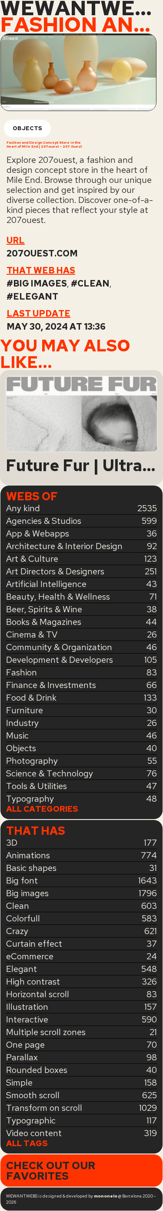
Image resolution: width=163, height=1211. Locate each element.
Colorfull (23, 918)
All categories (42, 809)
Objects (27, 128)
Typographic (31, 1120)
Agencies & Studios (43, 520)
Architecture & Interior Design (64, 546)
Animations (28, 855)
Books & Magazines (43, 621)
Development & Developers (59, 659)
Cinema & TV (31, 634)
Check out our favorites (50, 1170)
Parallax (22, 1057)
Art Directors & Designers (55, 571)
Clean (93, 283)
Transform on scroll (44, 1107)
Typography (30, 798)
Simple (19, 1082)
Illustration (27, 1006)
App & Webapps (37, 533)
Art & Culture (32, 558)
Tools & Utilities (36, 786)
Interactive (27, 1019)
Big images (40, 283)
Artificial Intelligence (46, 584)
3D (11, 842)
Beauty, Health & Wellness (58, 596)
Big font (22, 880)
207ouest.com (42, 253)
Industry (22, 723)
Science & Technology (49, 773)
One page (25, 1044)
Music (17, 735)
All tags (27, 1144)
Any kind (23, 508)
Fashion (21, 672)
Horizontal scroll (37, 994)
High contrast (33, 981)
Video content (34, 1133)
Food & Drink (31, 697)
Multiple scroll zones (46, 1032)
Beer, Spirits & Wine (44, 609)
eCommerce (29, 956)
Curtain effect (34, 943)
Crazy (17, 931)
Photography (32, 760)
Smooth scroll (33, 1095)
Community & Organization (59, 647)
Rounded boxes (36, 1070)
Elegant (35, 296)
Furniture (24, 710)
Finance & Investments (51, 685)
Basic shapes (31, 868)
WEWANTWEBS (81, 8)
